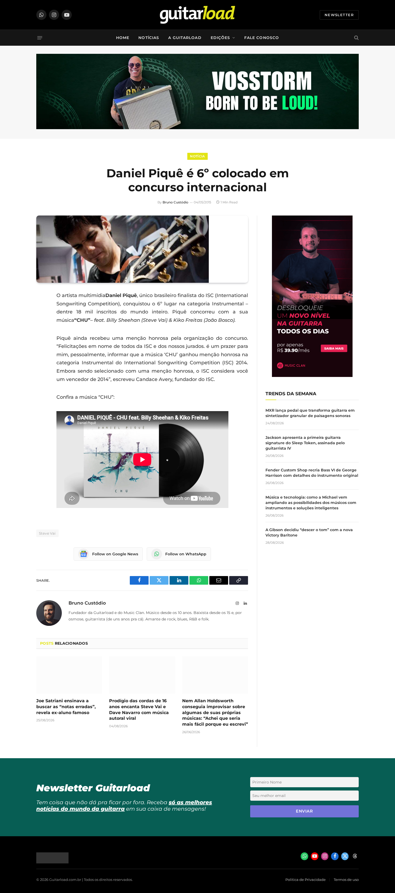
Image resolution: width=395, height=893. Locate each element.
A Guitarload (184, 37)
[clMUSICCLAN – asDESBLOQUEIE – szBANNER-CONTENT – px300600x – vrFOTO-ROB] (312, 375)
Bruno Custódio (175, 202)
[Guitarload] (197, 14)
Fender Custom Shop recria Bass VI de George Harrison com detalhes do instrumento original (311, 473)
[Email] (41, 336)
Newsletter (339, 15)
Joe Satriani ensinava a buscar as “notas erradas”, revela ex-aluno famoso (66, 706)
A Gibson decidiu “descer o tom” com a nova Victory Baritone (309, 532)
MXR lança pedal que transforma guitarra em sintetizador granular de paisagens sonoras (310, 413)
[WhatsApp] (41, 350)
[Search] (356, 38)
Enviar (304, 811)
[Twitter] (41, 323)
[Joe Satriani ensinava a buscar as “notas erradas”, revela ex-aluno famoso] (69, 675)
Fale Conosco (261, 37)
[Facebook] (41, 309)
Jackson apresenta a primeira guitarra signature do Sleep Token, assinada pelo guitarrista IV (305, 443)
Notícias (148, 37)
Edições (220, 37)
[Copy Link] (41, 364)
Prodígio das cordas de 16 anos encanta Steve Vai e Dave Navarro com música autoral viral (139, 709)
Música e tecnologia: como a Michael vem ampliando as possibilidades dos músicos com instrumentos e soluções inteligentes (310, 502)
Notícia (197, 156)
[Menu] (39, 37)
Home (122, 37)
